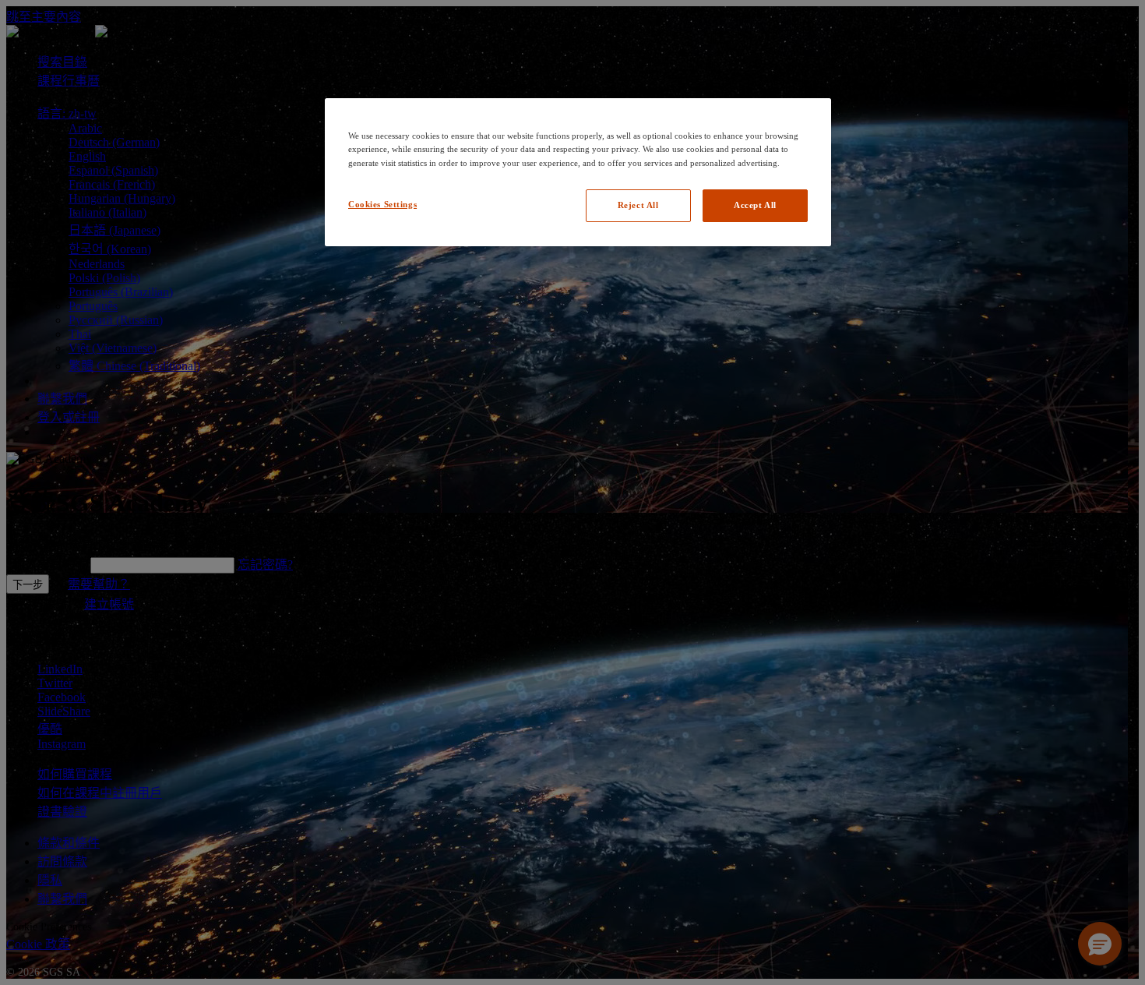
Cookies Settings (382, 204)
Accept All (755, 205)
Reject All (638, 205)
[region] (578, 171)
